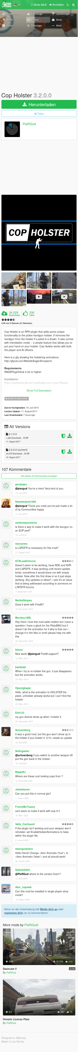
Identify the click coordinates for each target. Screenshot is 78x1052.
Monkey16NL (23, 617)
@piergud (21, 488)
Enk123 (19, 712)
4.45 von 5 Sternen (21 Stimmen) (16, 323)
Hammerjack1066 (25, 501)
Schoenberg (22, 730)
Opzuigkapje (23, 688)
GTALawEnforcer (25, 561)
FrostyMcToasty (25, 806)
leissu (19, 649)
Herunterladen (41, 104)
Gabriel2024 (22, 869)
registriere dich (13, 913)
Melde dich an (49, 909)
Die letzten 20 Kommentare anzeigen (39, 475)
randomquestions (26, 522)
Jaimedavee (22, 789)
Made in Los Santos (12, 1041)
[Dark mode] (67, 4)
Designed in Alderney (13, 1038)
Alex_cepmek (23, 887)
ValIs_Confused (25, 824)
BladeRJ (20, 772)
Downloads (14, 315)
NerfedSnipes (23, 600)
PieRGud (29, 123)
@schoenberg (24, 755)
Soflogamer (22, 751)
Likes (31, 315)
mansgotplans (24, 848)
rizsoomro (21, 543)
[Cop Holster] (39, 233)
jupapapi (20, 667)
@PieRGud (22, 874)
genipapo (21, 484)
